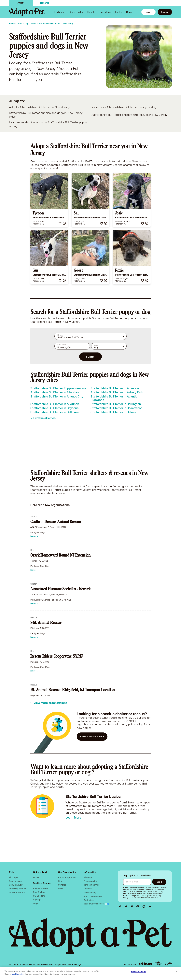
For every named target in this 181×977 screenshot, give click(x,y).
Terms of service (91, 885)
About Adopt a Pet (67, 877)
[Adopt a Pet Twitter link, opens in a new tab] (127, 906)
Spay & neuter (15, 885)
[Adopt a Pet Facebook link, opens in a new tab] (121, 906)
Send (159, 882)
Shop (129, 12)
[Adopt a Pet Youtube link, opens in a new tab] (138, 906)
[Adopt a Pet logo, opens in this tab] (90, 938)
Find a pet (14, 877)
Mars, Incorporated (93, 896)
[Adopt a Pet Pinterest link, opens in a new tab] (132, 906)
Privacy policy (90, 881)
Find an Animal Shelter (92, 736)
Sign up (165, 12)
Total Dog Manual (17, 888)
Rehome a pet (15, 881)
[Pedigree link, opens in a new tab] (158, 963)
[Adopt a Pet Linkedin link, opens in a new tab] (149, 906)
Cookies (87, 888)
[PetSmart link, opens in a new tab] (145, 963)
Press (60, 888)
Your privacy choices (94, 903)
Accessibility (90, 892)
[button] (60, 223)
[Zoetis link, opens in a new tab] (168, 963)
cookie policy (18, 974)
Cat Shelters (39, 896)
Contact (62, 885)
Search (90, 356)
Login (148, 12)
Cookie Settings (74, 964)
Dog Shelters (39, 892)
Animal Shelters (40, 888)
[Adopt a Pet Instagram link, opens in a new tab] (144, 906)
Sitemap (88, 877)
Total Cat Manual (17, 892)
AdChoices (89, 900)
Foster (118, 12)
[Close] (176, 972)
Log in (36, 903)
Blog (60, 881)
